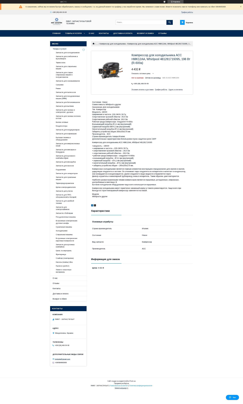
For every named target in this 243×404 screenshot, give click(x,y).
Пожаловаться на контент (119, 386)
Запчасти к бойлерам (64, 213)
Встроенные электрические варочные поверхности (66, 239)
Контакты (104, 33)
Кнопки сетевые (62, 122)
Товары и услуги (73, 33)
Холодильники (61, 231)
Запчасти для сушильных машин (66, 178)
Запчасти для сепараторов (67, 173)
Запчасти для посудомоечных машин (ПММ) (68, 97)
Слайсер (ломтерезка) (65, 258)
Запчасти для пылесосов (66, 92)
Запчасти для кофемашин (66, 134)
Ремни (58, 88)
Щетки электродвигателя (66, 187)
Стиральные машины (64, 234)
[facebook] (92, 206)
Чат (234, 397)
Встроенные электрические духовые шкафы (66, 222)
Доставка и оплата (122, 33)
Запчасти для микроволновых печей (68, 145)
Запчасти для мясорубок (66, 162)
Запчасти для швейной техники (65, 202)
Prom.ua (133, 381)
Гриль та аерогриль (64, 251)
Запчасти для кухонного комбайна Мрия (65, 157)
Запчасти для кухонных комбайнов (65, 246)
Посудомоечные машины (66, 217)
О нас (91, 33)
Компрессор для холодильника (113, 44)
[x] (95, 206)
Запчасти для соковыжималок (68, 81)
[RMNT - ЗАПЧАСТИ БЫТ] (56, 27)
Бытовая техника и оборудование (63, 139)
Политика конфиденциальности (140, 386)
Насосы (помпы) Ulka (64, 262)
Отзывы (162, 33)
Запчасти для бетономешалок (68, 102)
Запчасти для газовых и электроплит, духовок (65, 111)
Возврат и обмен (145, 33)
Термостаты (60, 63)
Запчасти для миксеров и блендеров (66, 151)
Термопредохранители (65, 183)
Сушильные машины (64, 227)
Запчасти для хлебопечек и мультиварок (67, 57)
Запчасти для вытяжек (65, 106)
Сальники (59, 85)
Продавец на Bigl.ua (121, 383)
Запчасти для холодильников (67, 53)
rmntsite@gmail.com (62, 359)
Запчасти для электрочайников (62, 208)
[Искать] (169, 22)
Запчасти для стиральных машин (66, 67)
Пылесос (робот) (62, 266)
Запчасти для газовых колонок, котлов (68, 117)
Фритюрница (61, 254)
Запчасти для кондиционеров (67, 130)
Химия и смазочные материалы (63, 271)
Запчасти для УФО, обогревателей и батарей (66, 196)
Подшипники (61, 170)
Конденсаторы (61, 126)
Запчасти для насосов (65, 166)
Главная (56, 33)
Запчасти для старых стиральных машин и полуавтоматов (64, 74)
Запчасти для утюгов (64, 191)
